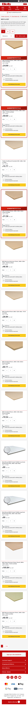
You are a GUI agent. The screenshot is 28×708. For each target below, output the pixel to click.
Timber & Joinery (5, 16)
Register (25, 1)
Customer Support (7, 660)
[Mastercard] (6, 684)
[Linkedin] (16, 677)
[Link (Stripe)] (18, 688)
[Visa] (13, 684)
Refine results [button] (22, 36)
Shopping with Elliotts (8, 664)
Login (21, 1)
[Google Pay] (8, 688)
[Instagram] (12, 677)
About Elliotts (6, 668)
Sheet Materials (15, 16)
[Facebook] (8, 677)
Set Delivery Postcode (14, 84)
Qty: (3, 69)
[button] (3, 8)
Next (7, 646)
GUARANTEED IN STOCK (14, 58)
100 (12, 31)
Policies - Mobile (6, 672)
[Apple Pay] (21, 684)
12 (3, 31)
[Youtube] (19, 677)
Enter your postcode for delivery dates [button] (13, 76)
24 (7, 31)
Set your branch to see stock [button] (11, 80)
